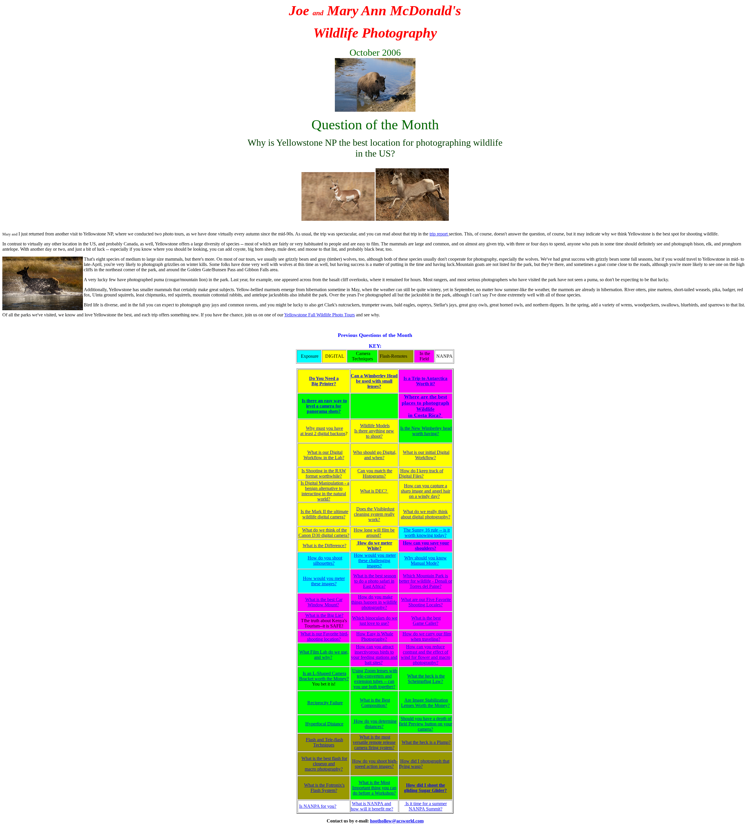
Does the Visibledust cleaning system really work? (374, 514)
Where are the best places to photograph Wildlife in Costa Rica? (425, 406)
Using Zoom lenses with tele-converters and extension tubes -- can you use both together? (374, 678)
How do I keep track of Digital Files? (421, 473)
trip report (439, 233)
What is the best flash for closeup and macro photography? (324, 763)
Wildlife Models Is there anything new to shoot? (374, 431)
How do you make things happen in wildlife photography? (374, 602)
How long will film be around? (374, 533)
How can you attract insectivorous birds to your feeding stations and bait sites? (374, 654)
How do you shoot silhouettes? (325, 560)
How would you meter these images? (324, 581)
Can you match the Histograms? (374, 473)
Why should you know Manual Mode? (425, 560)
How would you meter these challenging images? (375, 560)
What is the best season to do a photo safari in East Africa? (374, 581)
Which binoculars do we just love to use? (374, 620)
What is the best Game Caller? (426, 620)
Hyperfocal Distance (324, 723)
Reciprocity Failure (325, 702)
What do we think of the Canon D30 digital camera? (324, 533)
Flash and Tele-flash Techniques (324, 742)
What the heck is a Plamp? (426, 742)
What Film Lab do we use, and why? (323, 654)
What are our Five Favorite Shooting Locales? (426, 602)
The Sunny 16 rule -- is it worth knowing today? (426, 533)
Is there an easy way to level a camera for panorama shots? (324, 406)
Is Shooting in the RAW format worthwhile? (323, 473)
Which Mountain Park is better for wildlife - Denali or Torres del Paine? (425, 581)
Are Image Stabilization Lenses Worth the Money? (425, 703)
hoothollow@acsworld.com (397, 820)
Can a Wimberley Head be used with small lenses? (374, 381)
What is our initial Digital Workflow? (426, 455)
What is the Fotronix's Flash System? (324, 788)
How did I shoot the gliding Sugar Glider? (425, 788)
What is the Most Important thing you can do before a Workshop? (374, 788)
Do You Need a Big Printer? (324, 381)
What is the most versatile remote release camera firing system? (374, 742)
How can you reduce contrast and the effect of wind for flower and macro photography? (425, 654)
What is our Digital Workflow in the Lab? (324, 455)
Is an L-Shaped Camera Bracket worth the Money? (324, 676)
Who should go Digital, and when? (374, 455)
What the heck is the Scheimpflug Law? (426, 679)
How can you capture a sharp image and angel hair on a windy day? (425, 491)
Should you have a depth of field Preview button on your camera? (425, 724)
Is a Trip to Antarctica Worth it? (425, 381)
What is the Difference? (324, 545)
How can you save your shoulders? (426, 545)
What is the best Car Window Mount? (323, 602)
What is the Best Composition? (375, 703)
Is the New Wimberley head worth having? (426, 431)
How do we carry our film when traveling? (427, 636)
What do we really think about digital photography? (425, 514)
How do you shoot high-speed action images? (375, 764)
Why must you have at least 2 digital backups (322, 431)
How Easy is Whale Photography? (374, 636)
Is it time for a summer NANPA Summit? (425, 806)
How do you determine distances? (375, 724)
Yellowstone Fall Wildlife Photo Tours (319, 314)
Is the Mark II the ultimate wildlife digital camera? (324, 514)
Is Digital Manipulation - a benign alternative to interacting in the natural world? (325, 491)
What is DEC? (374, 491)
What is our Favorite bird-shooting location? (324, 636)
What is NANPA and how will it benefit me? (372, 806)
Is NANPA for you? (317, 806)
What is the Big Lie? (324, 615)
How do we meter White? (374, 545)
